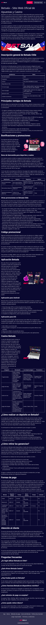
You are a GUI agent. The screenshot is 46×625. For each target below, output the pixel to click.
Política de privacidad (37, 614)
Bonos (8, 614)
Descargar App (38, 2)
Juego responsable (16, 616)
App (4, 614)
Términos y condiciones (28, 616)
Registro (29, 2)
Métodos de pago (15, 614)
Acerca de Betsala (25, 614)
